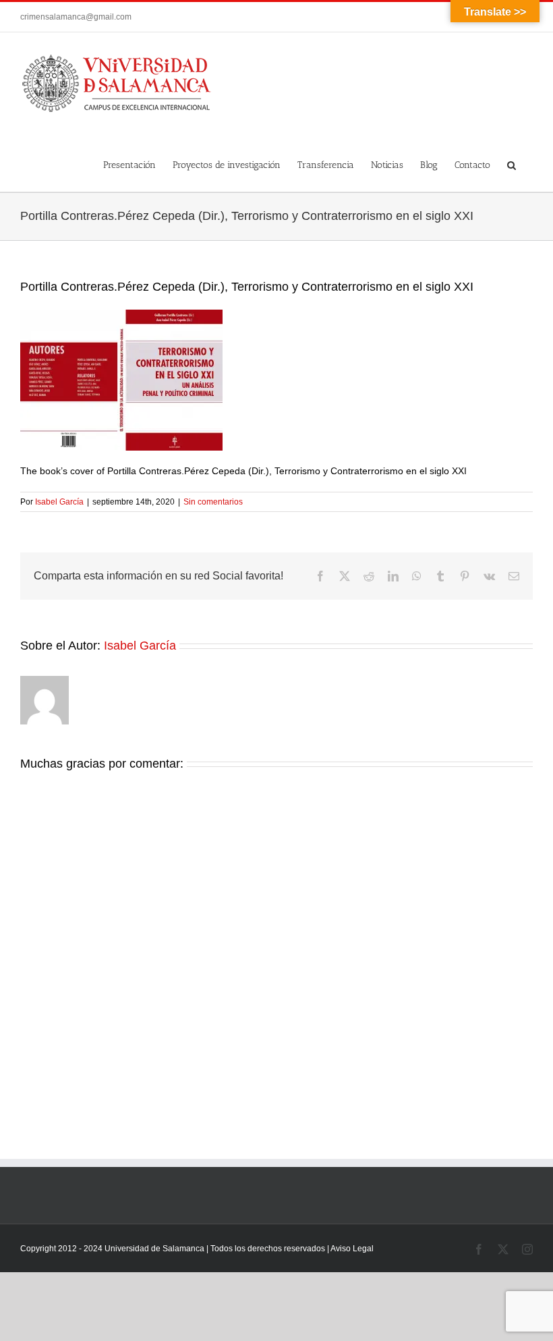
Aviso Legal (352, 1248)
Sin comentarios (213, 502)
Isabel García (59, 502)
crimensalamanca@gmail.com (76, 17)
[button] (511, 163)
